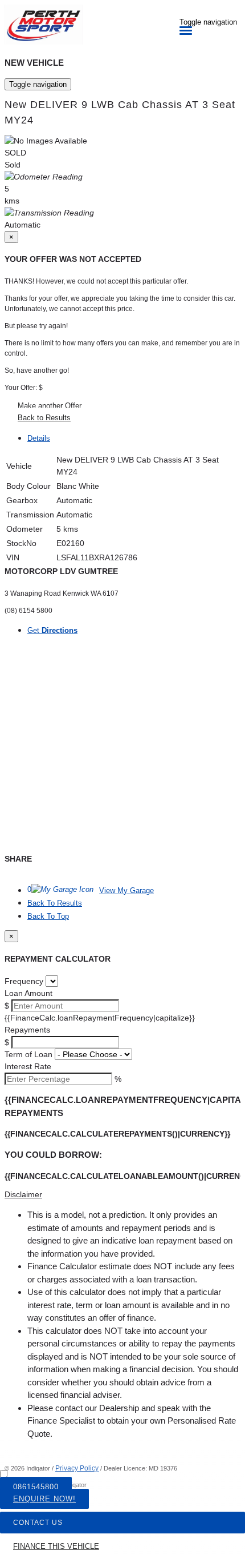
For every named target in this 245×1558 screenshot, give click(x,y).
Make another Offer (49, 405)
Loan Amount (28, 993)
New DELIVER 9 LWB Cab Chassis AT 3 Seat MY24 (120, 112)
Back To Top (48, 916)
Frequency (24, 981)
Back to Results (44, 417)
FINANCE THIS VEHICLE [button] (56, 1546)
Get (52, 630)
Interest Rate (28, 1066)
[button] (122, 1195)
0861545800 (36, 1487)
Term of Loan (28, 1054)
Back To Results (54, 903)
